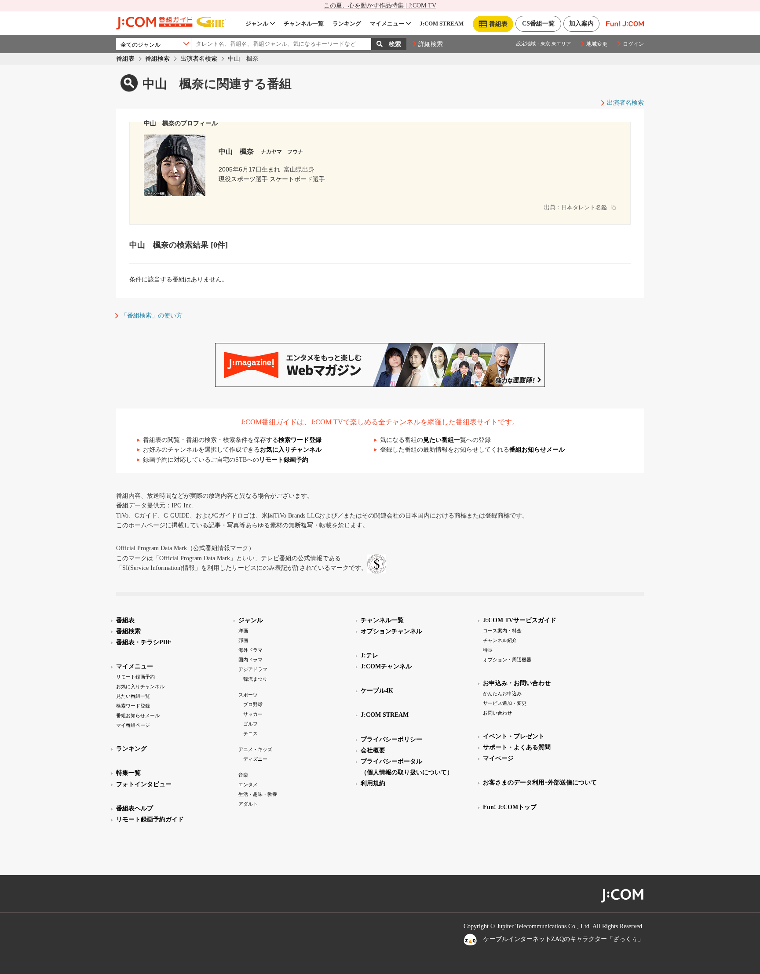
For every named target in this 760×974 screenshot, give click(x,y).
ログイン (633, 44)
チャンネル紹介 (500, 640)
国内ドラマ (250, 659)
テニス (250, 733)
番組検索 (157, 58)
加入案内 (581, 23)
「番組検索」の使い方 (152, 315)
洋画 (243, 630)
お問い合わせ (497, 712)
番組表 (125, 58)
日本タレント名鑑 (584, 207)
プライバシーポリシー (391, 739)
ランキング (346, 23)
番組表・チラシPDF (144, 642)
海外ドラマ (250, 650)
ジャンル (256, 23)
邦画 (243, 640)
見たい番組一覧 (133, 696)
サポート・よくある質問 (517, 747)
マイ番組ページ (133, 725)
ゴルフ (250, 723)
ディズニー (255, 759)
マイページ (498, 758)
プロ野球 (253, 704)
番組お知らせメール (537, 449)
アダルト (248, 803)
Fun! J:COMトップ (510, 807)
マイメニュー (387, 23)
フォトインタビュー (144, 784)
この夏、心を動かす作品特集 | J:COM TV (380, 5)
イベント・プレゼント (513, 736)
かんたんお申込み (502, 693)
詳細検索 (430, 44)
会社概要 (373, 750)
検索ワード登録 (300, 440)
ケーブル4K (377, 690)
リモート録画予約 (283, 459)
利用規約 (373, 783)
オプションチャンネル (391, 631)
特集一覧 (128, 773)
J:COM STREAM (442, 23)
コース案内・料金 (502, 630)
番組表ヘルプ (134, 808)
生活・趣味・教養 (257, 794)
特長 (488, 650)
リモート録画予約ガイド (150, 819)
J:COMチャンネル (386, 666)
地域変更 (596, 44)
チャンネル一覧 (304, 23)
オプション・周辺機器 (507, 659)
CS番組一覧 (538, 23)
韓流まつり (255, 679)
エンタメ (248, 784)
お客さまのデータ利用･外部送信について (540, 782)
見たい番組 (438, 440)
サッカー (253, 714)
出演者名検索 (198, 58)
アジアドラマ (252, 669)
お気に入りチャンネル (291, 449)
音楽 (243, 774)
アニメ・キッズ (255, 749)
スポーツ (248, 694)
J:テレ (369, 655)
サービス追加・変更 (504, 703)
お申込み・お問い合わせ (517, 683)
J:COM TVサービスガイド (519, 620)
